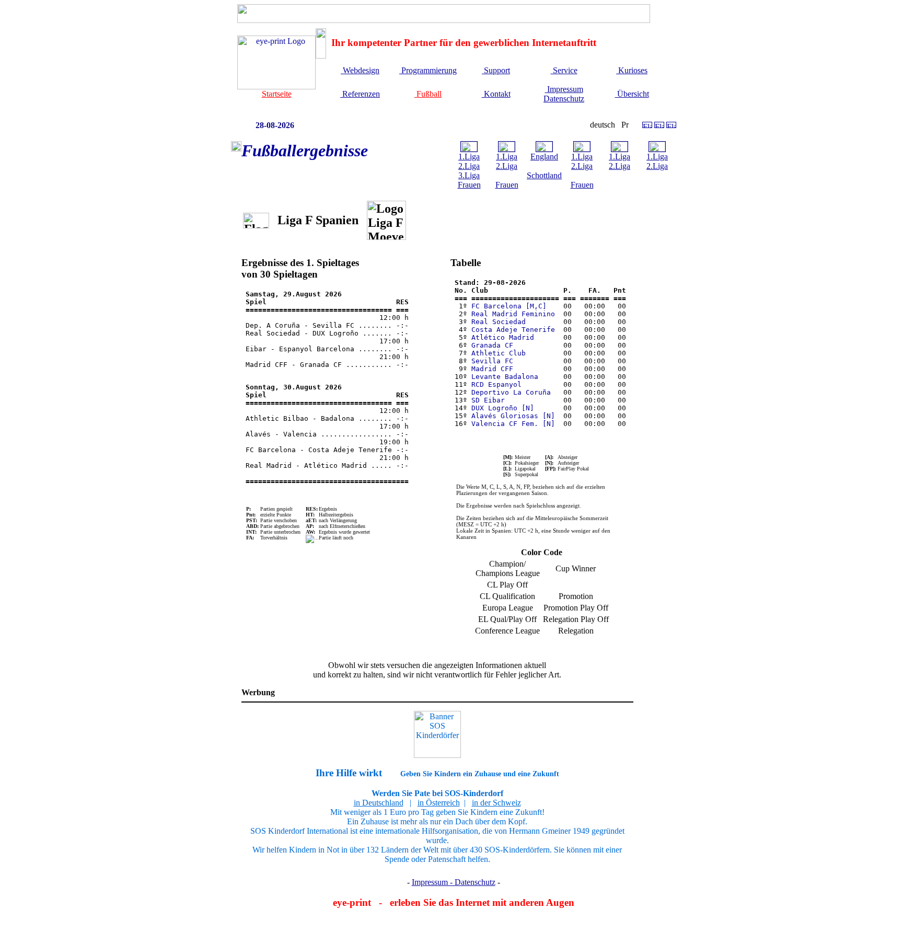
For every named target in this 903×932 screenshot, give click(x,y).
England (544, 156)
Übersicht (632, 93)
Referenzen (360, 93)
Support (496, 70)
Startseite (277, 93)
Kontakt (496, 93)
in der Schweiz (496, 802)
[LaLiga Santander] (506, 148)
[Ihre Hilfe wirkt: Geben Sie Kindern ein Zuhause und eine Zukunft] (437, 734)
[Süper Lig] (657, 148)
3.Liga (469, 175)
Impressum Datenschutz (563, 94)
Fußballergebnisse (304, 150)
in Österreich (439, 802)
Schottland (544, 175)
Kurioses (631, 70)
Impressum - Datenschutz (453, 882)
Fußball (428, 93)
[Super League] (619, 148)
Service (564, 70)
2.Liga (469, 166)
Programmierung (428, 70)
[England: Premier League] (544, 148)
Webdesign (360, 70)
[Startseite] (276, 86)
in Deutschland (378, 802)
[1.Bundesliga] (469, 148)
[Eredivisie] (582, 148)
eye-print (352, 902)
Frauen (469, 184)
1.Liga (469, 156)
